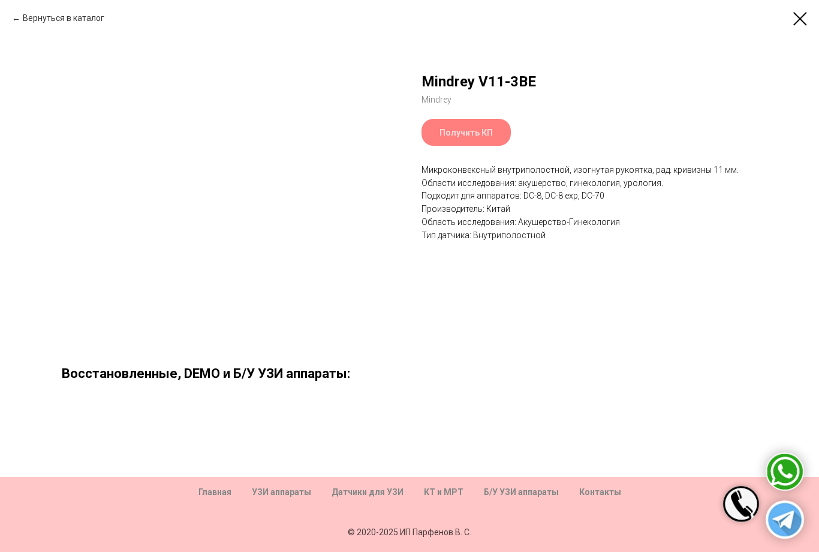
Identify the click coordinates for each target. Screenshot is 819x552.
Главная (214, 492)
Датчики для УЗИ (368, 492)
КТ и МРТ (443, 492)
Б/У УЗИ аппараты (521, 492)
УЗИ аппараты (281, 492)
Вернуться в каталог (63, 18)
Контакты (600, 492)
